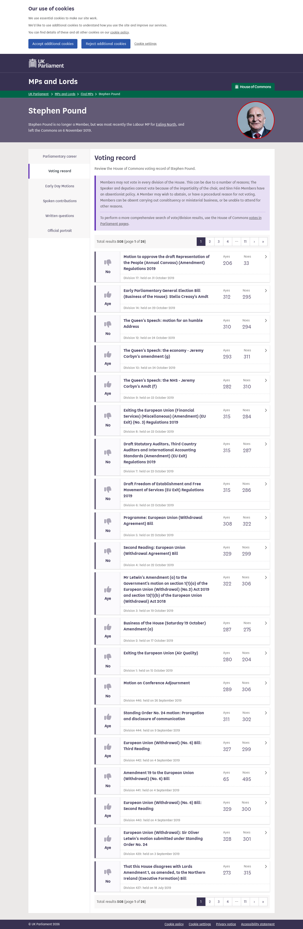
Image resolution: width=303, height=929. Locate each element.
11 (245, 241)
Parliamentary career (60, 156)
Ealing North (166, 124)
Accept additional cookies (52, 44)
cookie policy (119, 32)
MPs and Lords (53, 81)
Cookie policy (174, 924)
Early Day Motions (59, 186)
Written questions (59, 216)
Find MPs (87, 94)
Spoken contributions (60, 201)
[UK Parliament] (46, 63)
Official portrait (60, 231)
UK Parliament (38, 94)
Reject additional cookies (106, 44)
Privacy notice (226, 924)
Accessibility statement (258, 924)
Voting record (59, 171)
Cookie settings (145, 44)
